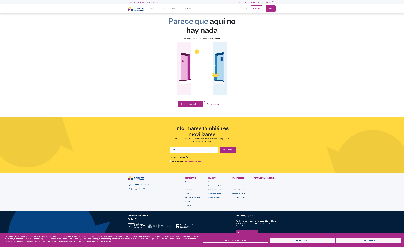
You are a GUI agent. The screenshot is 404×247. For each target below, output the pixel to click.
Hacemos (164, 9)
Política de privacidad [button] (179, 157)
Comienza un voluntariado (216, 186)
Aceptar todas (369, 240)
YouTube (144, 189)
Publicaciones (254, 2)
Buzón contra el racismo (239, 197)
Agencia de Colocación (239, 190)
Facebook (129, 189)
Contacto (269, 2)
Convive (256, 8)
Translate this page (135, 2)
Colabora (187, 9)
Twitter (140, 189)
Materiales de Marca (238, 194)
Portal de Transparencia (264, 178)
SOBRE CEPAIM (190, 178)
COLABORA (212, 178)
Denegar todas (302, 240)
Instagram (132, 189)
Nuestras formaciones (190, 104)
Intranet (241, 2)
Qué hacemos (189, 186)
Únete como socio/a (214, 190)
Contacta (188, 205)
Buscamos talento (214, 197)
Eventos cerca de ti (215, 104)
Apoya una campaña (214, 194)
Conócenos (153, 9)
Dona (270, 8)
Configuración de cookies (235, 240)
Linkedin (136, 189)
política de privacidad (193, 161)
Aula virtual (235, 186)
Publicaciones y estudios (193, 197)
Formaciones (189, 190)
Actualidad (176, 9)
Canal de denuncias (246, 233)
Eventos (187, 194)
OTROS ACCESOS (238, 178)
